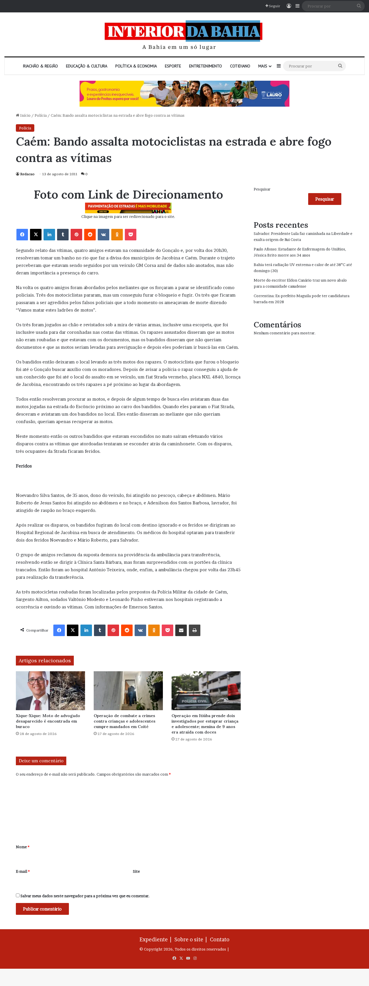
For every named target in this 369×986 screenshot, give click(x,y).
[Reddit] (90, 234)
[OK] (117, 234)
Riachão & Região (40, 66)
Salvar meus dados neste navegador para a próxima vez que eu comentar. (85, 895)
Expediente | (157, 939)
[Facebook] (22, 234)
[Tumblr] (63, 234)
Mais (262, 66)
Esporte (173, 66)
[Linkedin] (49, 234)
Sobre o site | (191, 939)
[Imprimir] (194, 630)
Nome (22, 846)
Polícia (41, 115)
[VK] (103, 234)
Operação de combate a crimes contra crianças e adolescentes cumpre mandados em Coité (124, 721)
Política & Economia (136, 66)
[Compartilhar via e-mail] (181, 630)
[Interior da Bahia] (184, 34)
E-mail (23, 871)
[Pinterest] (76, 234)
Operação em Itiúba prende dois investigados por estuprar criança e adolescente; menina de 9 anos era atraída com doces (205, 724)
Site (136, 871)
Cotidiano (240, 66)
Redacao (27, 174)
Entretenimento (205, 66)
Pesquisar (262, 189)
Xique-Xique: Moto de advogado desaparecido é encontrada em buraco (48, 721)
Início (25, 115)
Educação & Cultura (86, 66)
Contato (219, 939)
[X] (36, 234)
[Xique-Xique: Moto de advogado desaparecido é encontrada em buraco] (50, 690)
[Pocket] (130, 234)
